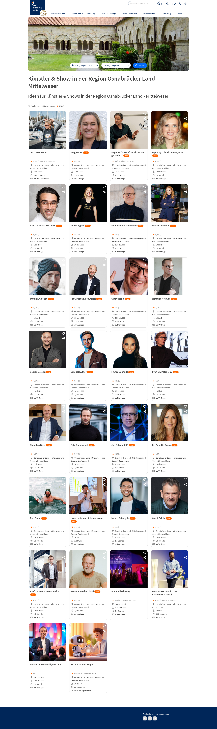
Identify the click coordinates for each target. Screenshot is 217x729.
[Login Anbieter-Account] (185, 3)
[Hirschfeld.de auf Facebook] (145, 718)
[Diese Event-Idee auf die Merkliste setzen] (63, 114)
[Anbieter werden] (180, 3)
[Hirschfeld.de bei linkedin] (155, 718)
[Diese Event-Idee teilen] (63, 119)
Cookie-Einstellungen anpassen (156, 714)
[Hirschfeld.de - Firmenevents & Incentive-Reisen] (37, 7)
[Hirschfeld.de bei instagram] (150, 718)
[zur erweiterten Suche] (167, 3)
